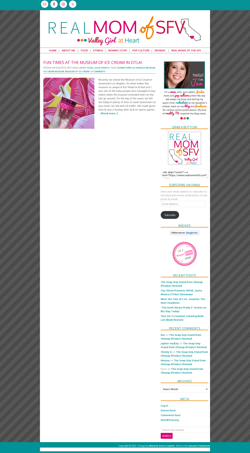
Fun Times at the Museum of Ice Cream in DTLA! (92, 62)
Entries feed (168, 410)
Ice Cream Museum (53, 71)
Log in (164, 405)
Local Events (101, 67)
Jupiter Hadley (170, 343)
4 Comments (98, 71)
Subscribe (170, 214)
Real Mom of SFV (125, 16)
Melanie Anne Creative (162, 445)
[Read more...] (109, 113)
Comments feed (170, 415)
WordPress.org (170, 419)
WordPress (195, 449)
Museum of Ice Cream (77, 71)
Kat (163, 334)
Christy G (166, 351)
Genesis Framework (199, 445)
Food (90, 67)
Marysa (165, 360)
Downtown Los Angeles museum (136, 67)
